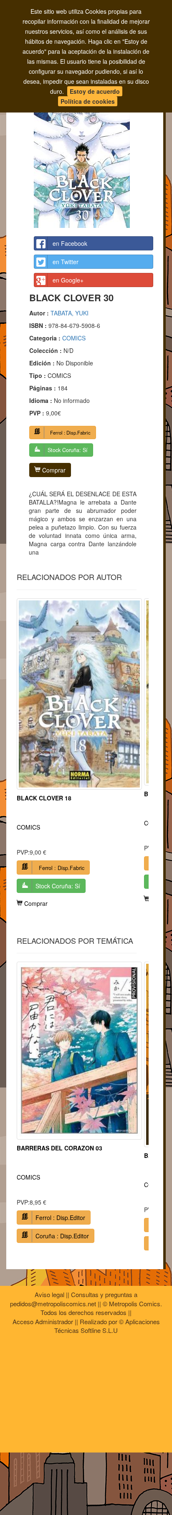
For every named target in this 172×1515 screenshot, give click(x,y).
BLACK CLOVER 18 (44, 798)
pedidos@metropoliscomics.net (53, 1303)
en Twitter (65, 262)
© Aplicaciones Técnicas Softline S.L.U (107, 1326)
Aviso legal (49, 1294)
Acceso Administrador (43, 1321)
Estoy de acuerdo (95, 91)
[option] (79, 753)
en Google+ (68, 280)
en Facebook (70, 243)
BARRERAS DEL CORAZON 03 (59, 1148)
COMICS (74, 338)
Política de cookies (88, 101)
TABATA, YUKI (70, 313)
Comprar (53, 470)
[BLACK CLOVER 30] (93, 155)
